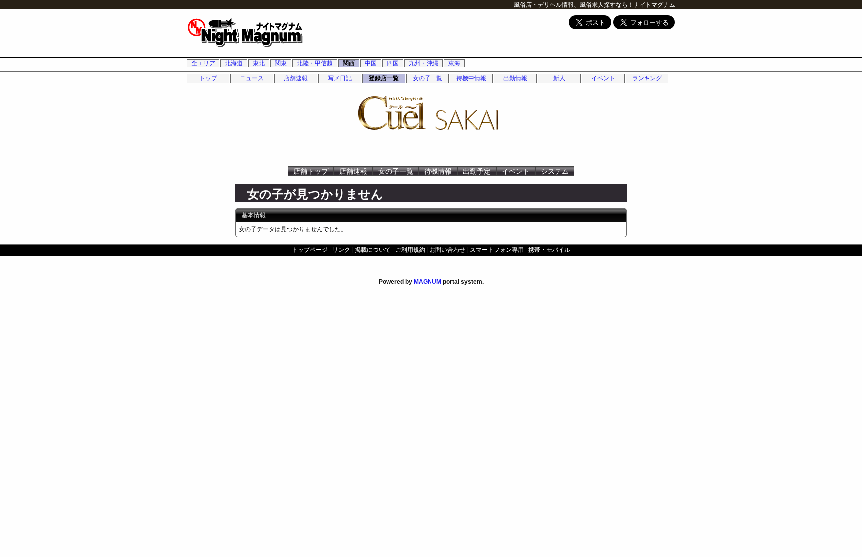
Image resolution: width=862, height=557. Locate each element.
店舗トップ (310, 171)
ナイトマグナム (654, 4)
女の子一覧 (427, 78)
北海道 (234, 63)
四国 (393, 63)
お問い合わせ (447, 249)
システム (555, 171)
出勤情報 (515, 78)
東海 (454, 63)
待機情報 (438, 171)
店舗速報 (296, 78)
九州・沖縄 (423, 63)
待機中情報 (471, 78)
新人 (559, 78)
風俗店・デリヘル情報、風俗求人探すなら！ (574, 4)
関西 (349, 63)
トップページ (310, 249)
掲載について (373, 249)
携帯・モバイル (549, 249)
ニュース (252, 78)
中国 (371, 63)
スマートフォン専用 (497, 249)
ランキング (647, 78)
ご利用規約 (410, 249)
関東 (281, 63)
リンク (341, 249)
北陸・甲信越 (315, 63)
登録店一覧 (384, 78)
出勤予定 (477, 171)
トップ (208, 78)
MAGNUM (427, 281)
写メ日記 (340, 78)
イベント (603, 78)
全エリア (203, 63)
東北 (259, 63)
